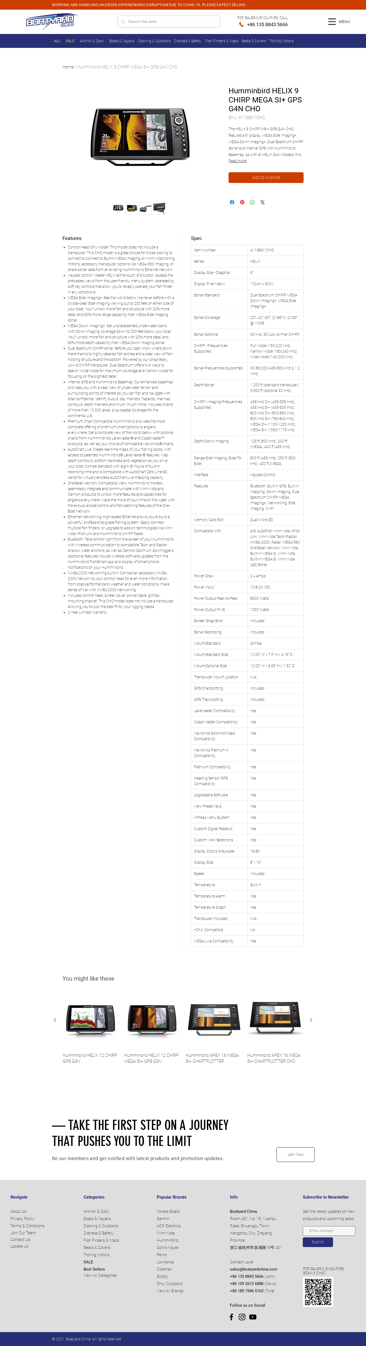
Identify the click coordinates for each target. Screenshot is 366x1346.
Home (68, 67)
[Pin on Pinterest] (242, 202)
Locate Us (19, 1246)
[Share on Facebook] (232, 202)
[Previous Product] (55, 1020)
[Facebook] (231, 1317)
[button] (332, 21)
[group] (183, 1031)
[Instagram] (242, 1317)
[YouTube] (252, 1317)
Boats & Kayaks (97, 1218)
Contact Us (20, 1239)
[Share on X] (262, 202)
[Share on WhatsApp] (252, 202)
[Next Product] (311, 1020)
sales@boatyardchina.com (253, 1269)
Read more (238, 161)
